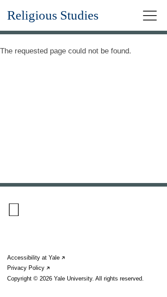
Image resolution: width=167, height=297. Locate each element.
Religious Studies (52, 15)
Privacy (29, 267)
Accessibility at (36, 257)
